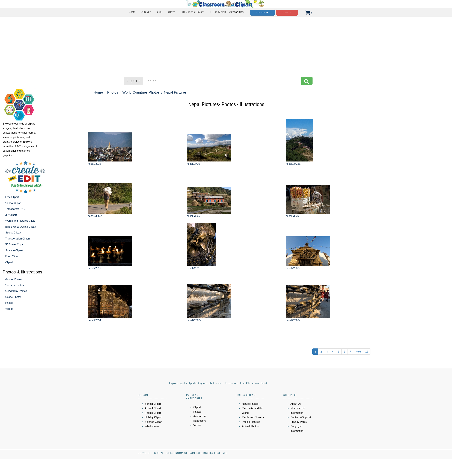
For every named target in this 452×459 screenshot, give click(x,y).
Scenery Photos (14, 285)
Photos (9, 302)
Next (358, 351)
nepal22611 (193, 268)
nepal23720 (193, 163)
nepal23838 (94, 163)
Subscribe (263, 12)
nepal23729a (293, 163)
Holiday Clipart (153, 417)
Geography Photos (16, 290)
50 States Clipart (14, 244)
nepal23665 (193, 215)
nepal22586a (293, 320)
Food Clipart (12, 256)
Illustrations (199, 420)
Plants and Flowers (253, 417)
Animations (199, 416)
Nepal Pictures (175, 92)
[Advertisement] (226, 45)
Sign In (287, 12)
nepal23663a (95, 215)
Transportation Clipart (17, 238)
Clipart (146, 12)
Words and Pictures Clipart (20, 220)
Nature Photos (250, 403)
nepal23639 (292, 215)
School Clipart (13, 202)
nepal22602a (293, 268)
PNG (159, 12)
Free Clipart (12, 196)
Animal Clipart (153, 408)
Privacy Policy (298, 421)
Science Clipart (14, 250)
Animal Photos (13, 279)
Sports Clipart (13, 232)
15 (366, 351)
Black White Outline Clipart (20, 226)
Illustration (218, 12)
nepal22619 (94, 268)
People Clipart (153, 412)
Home (132, 12)
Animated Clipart (193, 12)
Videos (9, 308)
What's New (152, 426)
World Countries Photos (141, 92)
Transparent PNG (15, 208)
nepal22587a (194, 320)
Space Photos (13, 296)
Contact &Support (300, 417)
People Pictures (251, 421)
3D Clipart (11, 214)
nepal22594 (94, 320)
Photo (172, 12)
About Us (295, 403)
